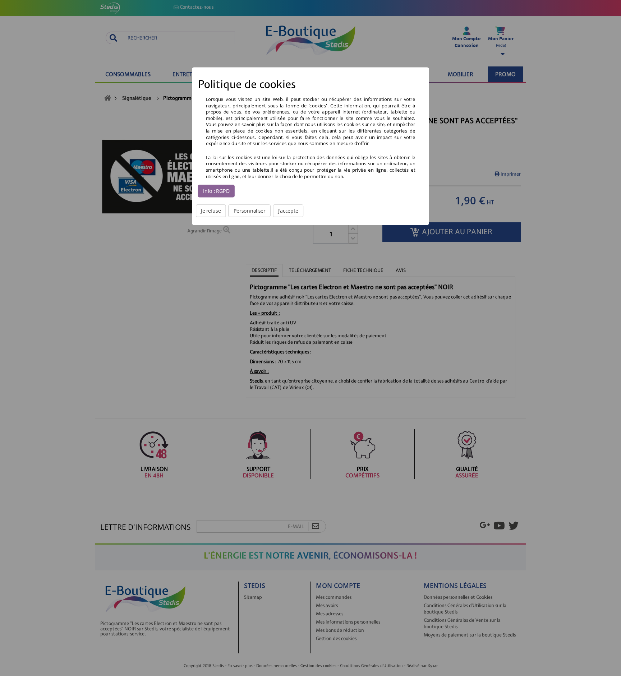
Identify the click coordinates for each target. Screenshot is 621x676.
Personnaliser (250, 210)
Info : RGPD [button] (216, 190)
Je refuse (211, 210)
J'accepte (288, 210)
